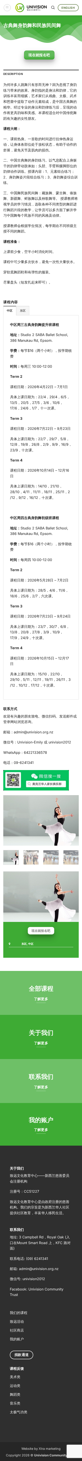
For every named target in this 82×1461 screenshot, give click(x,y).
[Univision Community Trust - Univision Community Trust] (31, 7)
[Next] (72, 820)
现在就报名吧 (39, 55)
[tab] (9, 310)
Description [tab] (13, 74)
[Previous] (10, 820)
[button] (7, 7)
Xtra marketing (50, 1448)
